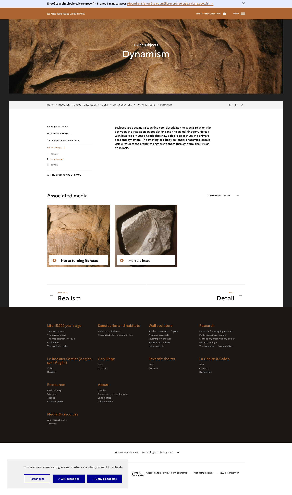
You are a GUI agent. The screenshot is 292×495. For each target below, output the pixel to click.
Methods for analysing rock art (216, 331)
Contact (136, 472)
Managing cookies (204, 472)
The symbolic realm (57, 345)
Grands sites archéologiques (113, 393)
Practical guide (55, 401)
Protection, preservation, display (217, 338)
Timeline (61, 423)
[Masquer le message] (243, 3)
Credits (102, 390)
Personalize (37, 478)
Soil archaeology (208, 342)
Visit (49, 368)
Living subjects (146, 104)
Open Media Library (219, 195)
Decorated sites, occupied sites (115, 334)
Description (206, 371)
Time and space (55, 331)
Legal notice (104, 397)
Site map (51, 393)
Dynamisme (57, 159)
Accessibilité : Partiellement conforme (166, 472)
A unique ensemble (159, 334)
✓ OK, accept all (68, 478)
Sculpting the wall (59, 133)
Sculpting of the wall (160, 338)
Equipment (53, 342)
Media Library (54, 390)
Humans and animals (159, 342)
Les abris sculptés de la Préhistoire (66, 13)
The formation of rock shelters (216, 345)
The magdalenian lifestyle (61, 338)
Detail (54, 164)
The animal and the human (63, 140)
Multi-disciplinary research (213, 334)
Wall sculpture (122, 104)
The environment (56, 334)
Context (55, 371)
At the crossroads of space (64, 174)
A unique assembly (57, 126)
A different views (66, 419)
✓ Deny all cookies (104, 478)
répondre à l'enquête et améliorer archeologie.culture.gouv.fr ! (168, 3)
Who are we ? (105, 401)
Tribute (51, 397)
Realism (55, 153)
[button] (242, 105)
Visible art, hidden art (109, 331)
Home (50, 104)
